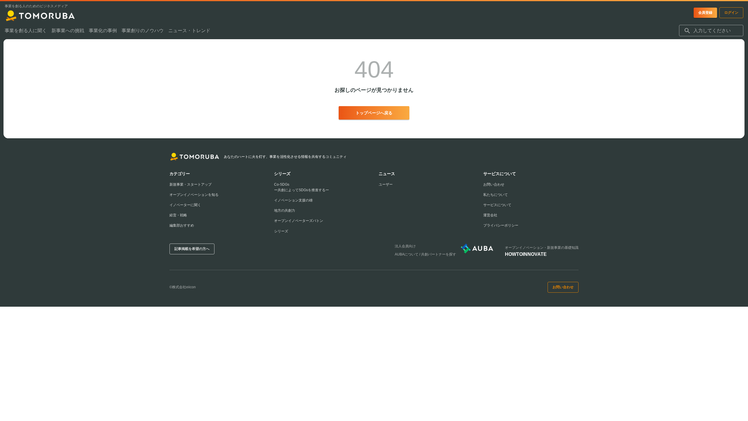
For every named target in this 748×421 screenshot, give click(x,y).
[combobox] (711, 31)
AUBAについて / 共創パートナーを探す (425, 254)
